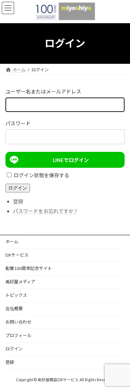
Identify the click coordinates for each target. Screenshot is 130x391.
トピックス (16, 295)
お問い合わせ (18, 322)
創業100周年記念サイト (28, 268)
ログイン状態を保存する (41, 175)
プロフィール (18, 335)
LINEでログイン (71, 160)
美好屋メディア (20, 281)
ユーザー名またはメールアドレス (43, 91)
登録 (18, 201)
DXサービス (17, 255)
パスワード (18, 123)
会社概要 (14, 308)
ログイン (17, 188)
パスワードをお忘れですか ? (45, 211)
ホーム (11, 241)
